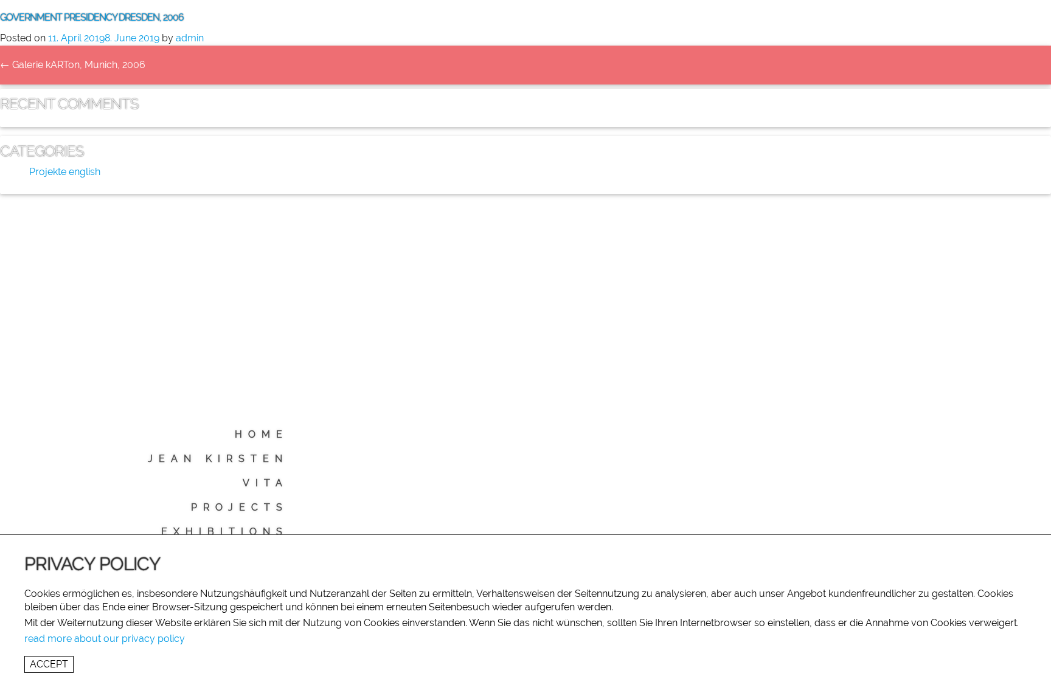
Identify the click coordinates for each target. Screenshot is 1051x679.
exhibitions (224, 531)
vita (265, 483)
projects (239, 507)
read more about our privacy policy (104, 638)
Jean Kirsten (218, 458)
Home (261, 434)
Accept (49, 664)
